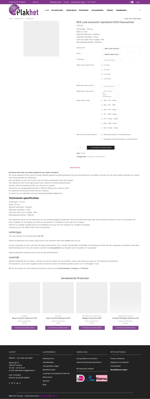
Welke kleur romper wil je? (85, 91)
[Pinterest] (91, 2)
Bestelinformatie (49, 370)
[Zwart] (108, 94)
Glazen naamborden (24, 321)
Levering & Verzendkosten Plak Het (56, 373)
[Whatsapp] (95, 2)
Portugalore (44, 396)
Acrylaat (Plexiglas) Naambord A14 (125, 318)
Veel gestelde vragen (78, 2)
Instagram (75, 268)
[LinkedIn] (93, 2)
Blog (44, 385)
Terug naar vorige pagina (132, 18)
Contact (66, 2)
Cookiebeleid (115, 366)
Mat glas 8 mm (87, 316)
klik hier (40, 236)
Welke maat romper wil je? (85, 65)
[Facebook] (86, 2)
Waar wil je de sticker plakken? (87, 134)
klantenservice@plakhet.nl (25, 370)
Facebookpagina (63, 268)
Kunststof (90, 157)
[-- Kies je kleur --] (108, 91)
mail (77, 225)
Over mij (35, 2)
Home (47, 10)
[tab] (75, 168)
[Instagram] (88, 2)
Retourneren (47, 377)
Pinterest (84, 268)
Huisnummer (29, 18)
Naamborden (19, 18)
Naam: (79, 53)
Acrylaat (130, 316)
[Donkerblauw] (108, 96)
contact (67, 241)
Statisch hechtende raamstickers (89, 362)
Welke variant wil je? (83, 100)
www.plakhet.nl (56, 248)
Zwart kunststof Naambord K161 (58, 318)
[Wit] (108, 93)
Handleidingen (48, 362)
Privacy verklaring (117, 359)
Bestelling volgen (56, 2)
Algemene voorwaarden (119, 362)
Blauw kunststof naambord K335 (24, 318)
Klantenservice (48, 359)
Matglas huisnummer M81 (92, 318)
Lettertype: (80, 59)
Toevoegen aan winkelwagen (101, 147)
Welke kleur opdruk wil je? (85, 85)
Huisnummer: (81, 47)
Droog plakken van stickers (87, 359)
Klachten (46, 381)
